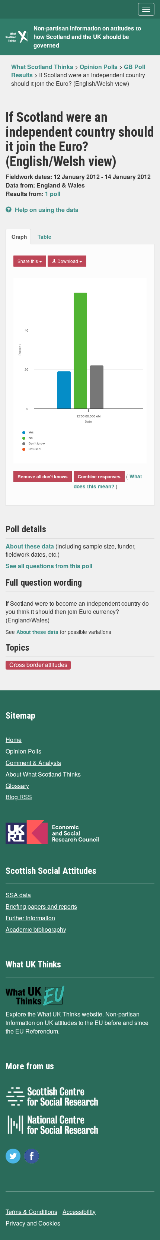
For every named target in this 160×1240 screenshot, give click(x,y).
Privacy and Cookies (33, 1223)
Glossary (17, 785)
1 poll (52, 193)
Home (14, 739)
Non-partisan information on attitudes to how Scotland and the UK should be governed (87, 36)
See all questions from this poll (49, 566)
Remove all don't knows (42, 476)
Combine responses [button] (99, 476)
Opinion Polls (23, 751)
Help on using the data (46, 209)
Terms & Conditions (31, 1211)
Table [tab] (44, 236)
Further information (30, 918)
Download (67, 261)
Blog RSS (19, 797)
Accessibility (79, 1211)
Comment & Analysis (33, 762)
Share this (28, 261)
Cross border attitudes (38, 665)
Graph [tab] (19, 236)
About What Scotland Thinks (43, 774)
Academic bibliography (36, 929)
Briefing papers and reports (41, 906)
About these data (30, 546)
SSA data (18, 895)
